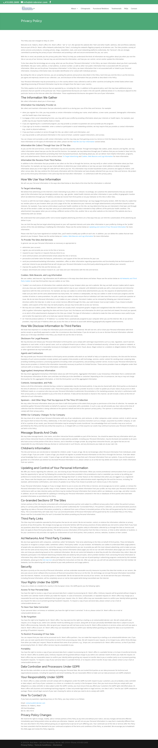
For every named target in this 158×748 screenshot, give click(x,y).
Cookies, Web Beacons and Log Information (97, 156)
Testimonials (116, 9)
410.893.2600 (12, 2)
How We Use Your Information (84, 142)
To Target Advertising (70, 156)
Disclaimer (57, 745)
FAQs (126, 9)
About (73, 9)
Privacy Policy (27, 745)
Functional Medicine (101, 9)
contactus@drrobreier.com (35, 703)
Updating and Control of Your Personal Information (107, 227)
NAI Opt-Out (47, 560)
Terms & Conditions (43, 745)
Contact (134, 9)
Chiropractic (85, 9)
